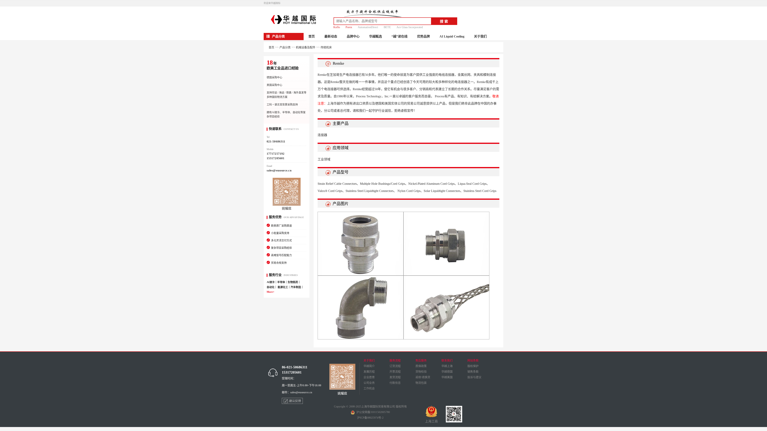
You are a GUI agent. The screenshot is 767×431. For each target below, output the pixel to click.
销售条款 (473, 371)
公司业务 (369, 382)
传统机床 (326, 47)
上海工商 (431, 421)
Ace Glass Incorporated (409, 27)
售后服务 (421, 360)
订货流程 (395, 366)
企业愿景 (369, 377)
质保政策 (421, 366)
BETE (387, 27)
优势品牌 (423, 36)
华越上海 (447, 366)
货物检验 (421, 371)
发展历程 (369, 371)
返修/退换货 (422, 377)
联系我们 (447, 360)
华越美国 (447, 377)
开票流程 (395, 371)
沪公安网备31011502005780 (372, 412)
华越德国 (447, 371)
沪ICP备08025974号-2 (370, 417)
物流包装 (421, 382)
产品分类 (285, 47)
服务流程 (395, 360)
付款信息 (395, 382)
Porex (349, 27)
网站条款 (473, 360)
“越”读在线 (399, 36)
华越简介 (369, 366)
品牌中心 (353, 36)
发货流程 (395, 377)
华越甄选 (375, 36)
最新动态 (330, 36)
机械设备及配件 (305, 47)
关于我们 (480, 36)
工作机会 (369, 388)
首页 (311, 36)
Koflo (336, 27)
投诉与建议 (474, 377)
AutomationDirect (368, 27)
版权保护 (473, 366)
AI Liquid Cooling (451, 36)
